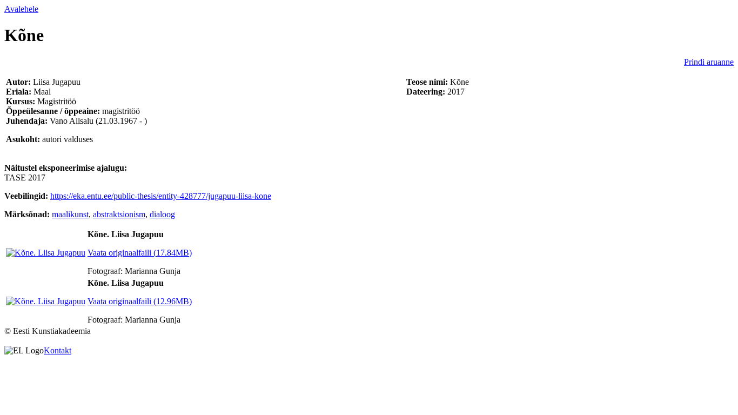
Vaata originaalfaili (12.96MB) (140, 301)
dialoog (162, 214)
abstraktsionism (119, 214)
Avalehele (21, 9)
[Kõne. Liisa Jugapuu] (45, 252)
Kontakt (57, 350)
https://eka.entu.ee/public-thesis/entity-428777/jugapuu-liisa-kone (160, 195)
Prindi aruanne (709, 61)
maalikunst (70, 214)
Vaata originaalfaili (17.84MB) (140, 252)
